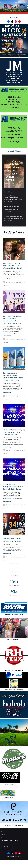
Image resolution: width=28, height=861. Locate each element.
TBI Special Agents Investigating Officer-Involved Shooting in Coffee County (13, 486)
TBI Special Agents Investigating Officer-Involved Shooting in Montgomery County (13, 217)
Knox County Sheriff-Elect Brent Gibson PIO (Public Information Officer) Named (13, 170)
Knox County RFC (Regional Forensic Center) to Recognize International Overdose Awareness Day (13, 197)
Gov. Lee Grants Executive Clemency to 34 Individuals (12, 540)
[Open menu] (14, 13)
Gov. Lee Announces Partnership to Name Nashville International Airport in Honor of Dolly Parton (11, 208)
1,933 (14, 563)
